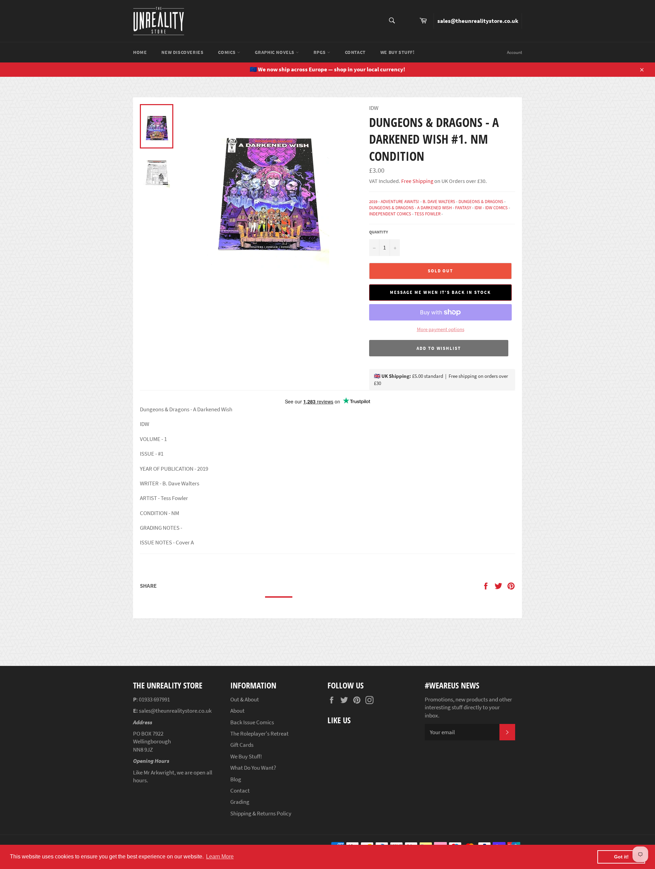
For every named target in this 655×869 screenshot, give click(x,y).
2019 (373, 201)
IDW (478, 208)
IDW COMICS (496, 208)
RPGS (320, 52)
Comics (227, 52)
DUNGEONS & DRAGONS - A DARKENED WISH (410, 208)
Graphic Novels (275, 52)
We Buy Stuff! (397, 52)
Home (140, 52)
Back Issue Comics (252, 722)
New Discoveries (182, 52)
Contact (355, 52)
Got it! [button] (621, 856)
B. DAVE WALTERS (439, 201)
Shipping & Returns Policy (260, 813)
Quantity (378, 231)
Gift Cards (241, 745)
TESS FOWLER (427, 214)
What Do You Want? (253, 767)
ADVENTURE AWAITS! (400, 201)
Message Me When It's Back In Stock (440, 292)
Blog (235, 779)
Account (514, 52)
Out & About (244, 699)
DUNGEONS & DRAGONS (480, 201)
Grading (239, 802)
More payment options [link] (440, 329)
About (237, 710)
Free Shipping (416, 180)
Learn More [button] (220, 856)
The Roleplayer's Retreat (259, 733)
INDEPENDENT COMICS (390, 214)
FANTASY (463, 208)
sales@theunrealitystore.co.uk (477, 21)
